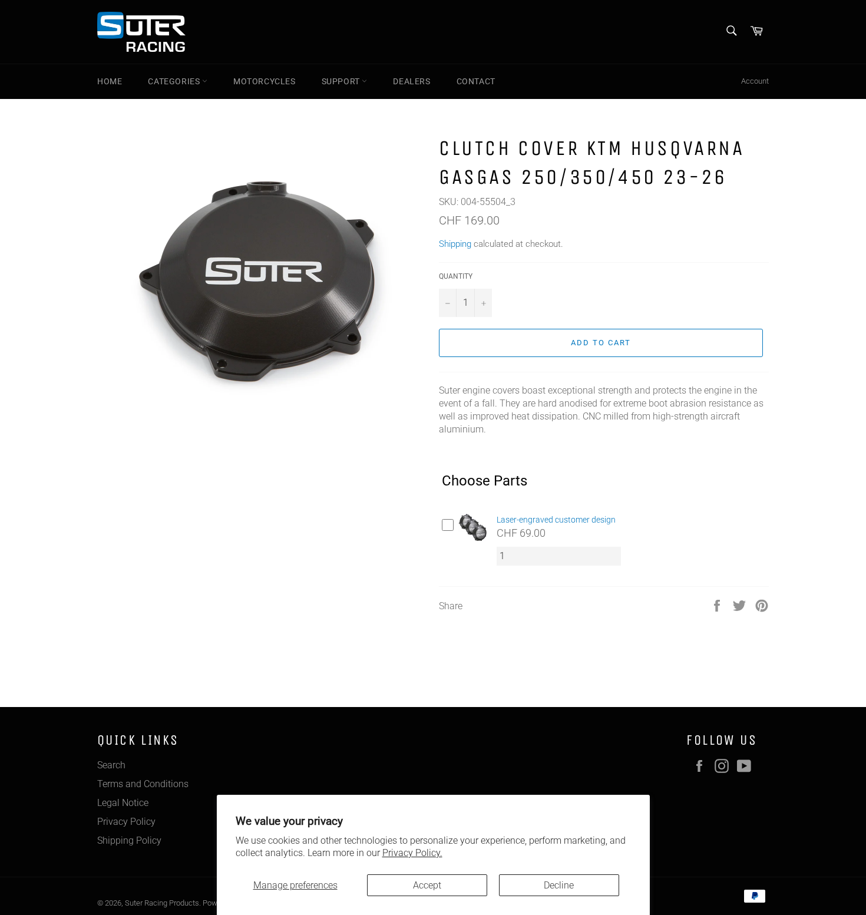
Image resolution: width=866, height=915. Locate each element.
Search (111, 765)
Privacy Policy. (412, 852)
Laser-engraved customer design (556, 519)
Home (109, 81)
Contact (476, 81)
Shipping (455, 244)
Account (755, 81)
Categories (175, 81)
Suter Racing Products (162, 903)
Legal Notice (122, 802)
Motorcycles (264, 81)
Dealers (411, 81)
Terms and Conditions (143, 784)
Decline (559, 885)
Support (342, 81)
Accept (427, 885)
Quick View (472, 543)
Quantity (455, 276)
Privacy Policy (126, 821)
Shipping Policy (129, 840)
